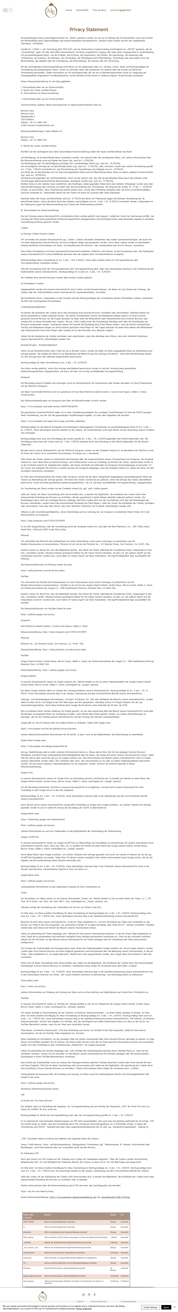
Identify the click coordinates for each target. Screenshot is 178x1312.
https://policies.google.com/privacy (38, 614)
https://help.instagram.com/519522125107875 (43, 520)
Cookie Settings (150, 1307)
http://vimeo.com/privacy (33, 986)
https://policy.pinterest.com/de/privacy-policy (43, 570)
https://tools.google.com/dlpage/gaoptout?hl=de (44, 746)
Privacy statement (84, 1308)
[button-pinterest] (89, 1294)
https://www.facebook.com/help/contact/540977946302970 (49, 406)
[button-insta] (83, 1294)
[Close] (174, 1307)
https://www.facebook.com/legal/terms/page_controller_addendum (53, 421)
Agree (166, 1307)
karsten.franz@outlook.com (41, 125)
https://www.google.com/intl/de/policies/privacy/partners (48, 728)
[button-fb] (94, 1294)
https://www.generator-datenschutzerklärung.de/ (73, 1197)
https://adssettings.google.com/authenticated (43, 819)
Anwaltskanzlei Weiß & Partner (115, 1197)
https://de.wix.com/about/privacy (37, 1191)
